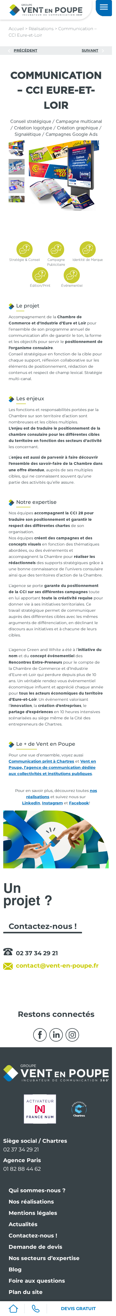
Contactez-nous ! (33, 1235)
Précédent (25, 50)
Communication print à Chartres (41, 761)
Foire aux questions (37, 1281)
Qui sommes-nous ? (37, 1190)
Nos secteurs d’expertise (44, 1258)
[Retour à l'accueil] (45, 9)
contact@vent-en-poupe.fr (57, 965)
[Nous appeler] (35, 1308)
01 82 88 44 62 (22, 1169)
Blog (15, 1269)
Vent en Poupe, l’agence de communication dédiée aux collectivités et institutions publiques (52, 767)
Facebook (79, 803)
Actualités (23, 1224)
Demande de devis (35, 1247)
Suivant (90, 50)
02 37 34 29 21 (37, 953)
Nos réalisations (31, 1201)
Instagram (52, 803)
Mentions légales (33, 1213)
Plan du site (26, 1292)
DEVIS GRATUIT (78, 1308)
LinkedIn (31, 803)
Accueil (16, 28)
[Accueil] (13, 1308)
